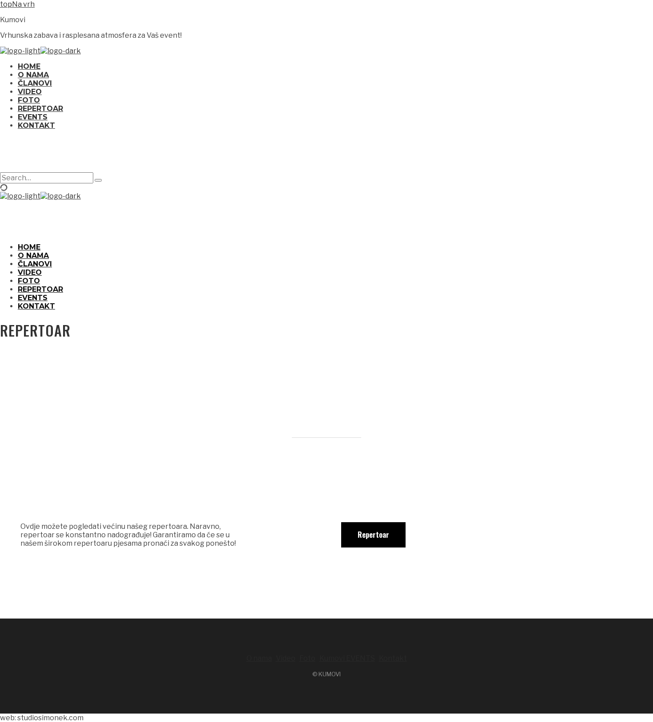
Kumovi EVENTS (347, 658)
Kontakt (393, 658)
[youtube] (348, 154)
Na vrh (23, 4)
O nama (259, 658)
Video (285, 658)
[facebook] (305, 154)
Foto (307, 658)
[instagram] (326, 154)
